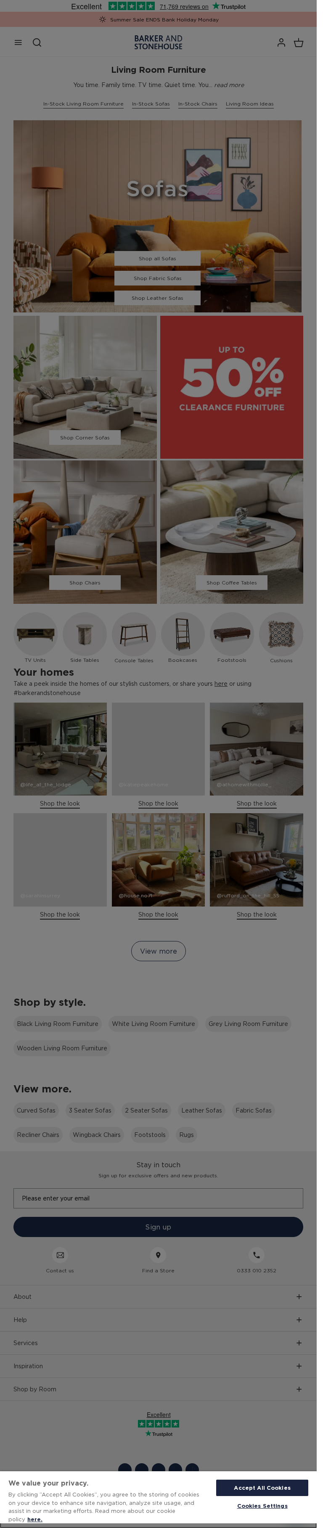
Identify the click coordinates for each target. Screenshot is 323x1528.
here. (34, 1519)
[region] (158, 1499)
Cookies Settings (262, 1506)
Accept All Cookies (262, 1488)
